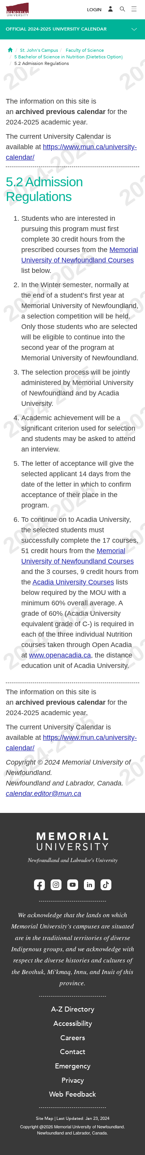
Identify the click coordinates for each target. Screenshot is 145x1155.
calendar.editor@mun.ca (43, 793)
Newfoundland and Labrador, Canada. (72, 1132)
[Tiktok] (106, 885)
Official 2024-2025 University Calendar (56, 29)
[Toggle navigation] (134, 9)
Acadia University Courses (73, 582)
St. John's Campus (39, 50)
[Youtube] (72, 885)
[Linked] (89, 885)
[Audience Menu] (111, 10)
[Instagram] (56, 885)
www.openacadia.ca (60, 655)
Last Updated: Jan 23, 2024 (82, 1118)
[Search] (123, 10)
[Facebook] (39, 885)
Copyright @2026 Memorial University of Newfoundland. (72, 1126)
